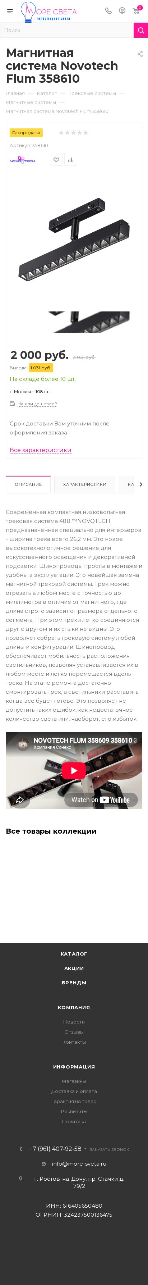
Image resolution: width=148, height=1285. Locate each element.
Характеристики (84, 484)
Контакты (74, 1042)
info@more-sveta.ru (79, 1163)
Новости (74, 1022)
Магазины (74, 1081)
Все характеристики (40, 450)
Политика (74, 1121)
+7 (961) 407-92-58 (55, 1149)
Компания (74, 1007)
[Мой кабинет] (122, 11)
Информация (74, 1067)
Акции (74, 968)
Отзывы (74, 1032)
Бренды (74, 982)
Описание (28, 484)
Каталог (74, 954)
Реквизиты (74, 1111)
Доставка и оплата (74, 1091)
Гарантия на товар (74, 1101)
